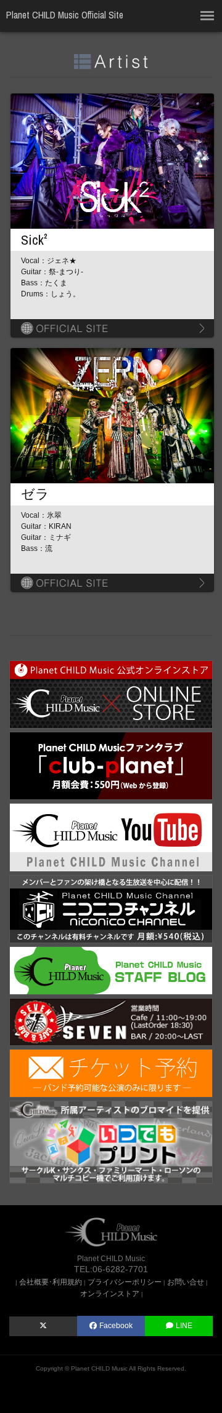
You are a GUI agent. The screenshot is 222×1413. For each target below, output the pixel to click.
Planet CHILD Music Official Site (64, 15)
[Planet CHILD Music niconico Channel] (111, 908)
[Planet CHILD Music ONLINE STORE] (111, 694)
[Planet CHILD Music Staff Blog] (111, 970)
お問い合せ (185, 1282)
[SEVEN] (111, 1021)
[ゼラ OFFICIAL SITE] (112, 583)
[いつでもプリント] (111, 1141)
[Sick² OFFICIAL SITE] (112, 328)
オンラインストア (109, 1293)
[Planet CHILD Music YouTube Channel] (111, 836)
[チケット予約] (111, 1072)
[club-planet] (111, 765)
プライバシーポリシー (125, 1282)
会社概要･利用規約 (50, 1282)
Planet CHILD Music (99, 1368)
